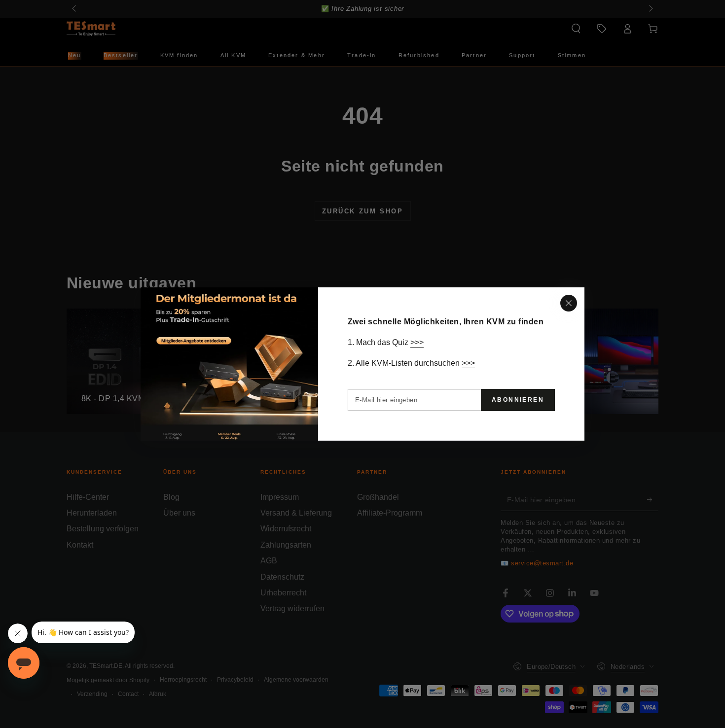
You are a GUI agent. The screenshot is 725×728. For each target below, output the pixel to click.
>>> (417, 342)
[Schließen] (569, 303)
